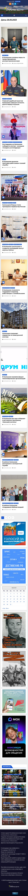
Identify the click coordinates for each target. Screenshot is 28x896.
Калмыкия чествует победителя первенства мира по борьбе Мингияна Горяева (14, 778)
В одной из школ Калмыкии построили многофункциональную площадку (12, 821)
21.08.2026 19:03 (8, 808)
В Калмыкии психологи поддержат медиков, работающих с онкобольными (13, 291)
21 (24, 599)
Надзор (4, 159)
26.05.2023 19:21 (7, 150)
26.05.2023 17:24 (7, 339)
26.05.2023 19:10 (7, 209)
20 (20, 599)
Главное (5, 774)
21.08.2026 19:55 (8, 780)
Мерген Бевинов (18, 794)
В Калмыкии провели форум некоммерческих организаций (13, 377)
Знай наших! (5, 142)
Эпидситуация (5, 55)
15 (4, 599)
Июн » (7, 608)
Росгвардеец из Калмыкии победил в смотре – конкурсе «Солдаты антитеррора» (13, 146)
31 (10, 604)
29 (4, 604)
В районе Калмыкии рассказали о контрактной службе (12, 463)
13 (20, 596)
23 (7, 601)
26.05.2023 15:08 (7, 424)
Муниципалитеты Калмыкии (8, 459)
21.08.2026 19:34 (8, 794)
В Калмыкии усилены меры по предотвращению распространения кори (13, 59)
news (14, 106)
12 (17, 596)
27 (20, 601)
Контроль (4, 98)
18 (14, 599)
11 (14, 596)
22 (4, 601)
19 (17, 599)
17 (10, 599)
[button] (26, 15)
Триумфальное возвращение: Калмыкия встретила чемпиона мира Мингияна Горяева (14, 792)
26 (17, 601)
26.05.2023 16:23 (7, 381)
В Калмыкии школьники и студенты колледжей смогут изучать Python (13, 248)
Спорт (14, 202)
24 (10, 601)
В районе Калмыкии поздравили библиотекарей (12, 506)
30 (7, 604)
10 (10, 596)
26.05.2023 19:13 (7, 167)
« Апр (3, 608)
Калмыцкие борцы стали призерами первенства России (13, 206)
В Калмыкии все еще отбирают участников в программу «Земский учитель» (13, 420)
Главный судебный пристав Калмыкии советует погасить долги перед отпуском (13, 102)
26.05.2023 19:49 (7, 63)
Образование (5, 244)
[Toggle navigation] (14, 15)
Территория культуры (17, 142)
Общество (9, 98)
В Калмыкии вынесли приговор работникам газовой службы (13, 163)
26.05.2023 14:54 (7, 509)
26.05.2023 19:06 (7, 252)
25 (14, 601)
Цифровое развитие (17, 244)
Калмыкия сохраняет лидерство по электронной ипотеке (12, 335)
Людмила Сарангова (19, 780)
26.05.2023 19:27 (7, 106)
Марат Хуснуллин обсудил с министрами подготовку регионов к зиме (13, 806)
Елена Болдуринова (18, 63)
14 (24, 596)
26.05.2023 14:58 (7, 467)
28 (24, 601)
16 (7, 599)
